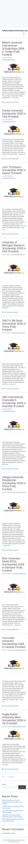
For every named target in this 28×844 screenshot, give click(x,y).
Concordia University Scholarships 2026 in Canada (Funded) (13, 642)
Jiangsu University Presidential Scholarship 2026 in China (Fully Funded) (14, 483)
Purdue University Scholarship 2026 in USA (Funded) (14, 113)
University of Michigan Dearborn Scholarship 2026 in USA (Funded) (14, 247)
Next (12, 777)
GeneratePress (15, 841)
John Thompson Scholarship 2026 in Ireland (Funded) (14, 170)
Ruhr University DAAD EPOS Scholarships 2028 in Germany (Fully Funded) (13, 564)
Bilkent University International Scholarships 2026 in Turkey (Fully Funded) (13, 48)
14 (8, 777)
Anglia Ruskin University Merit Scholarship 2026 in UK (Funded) (14, 719)
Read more (15, 97)
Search (4, 784)
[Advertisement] (14, 14)
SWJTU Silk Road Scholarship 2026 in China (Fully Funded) (14, 325)
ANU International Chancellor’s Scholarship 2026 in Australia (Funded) (14, 401)
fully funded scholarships (11, 102)
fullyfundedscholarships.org (14, 30)
